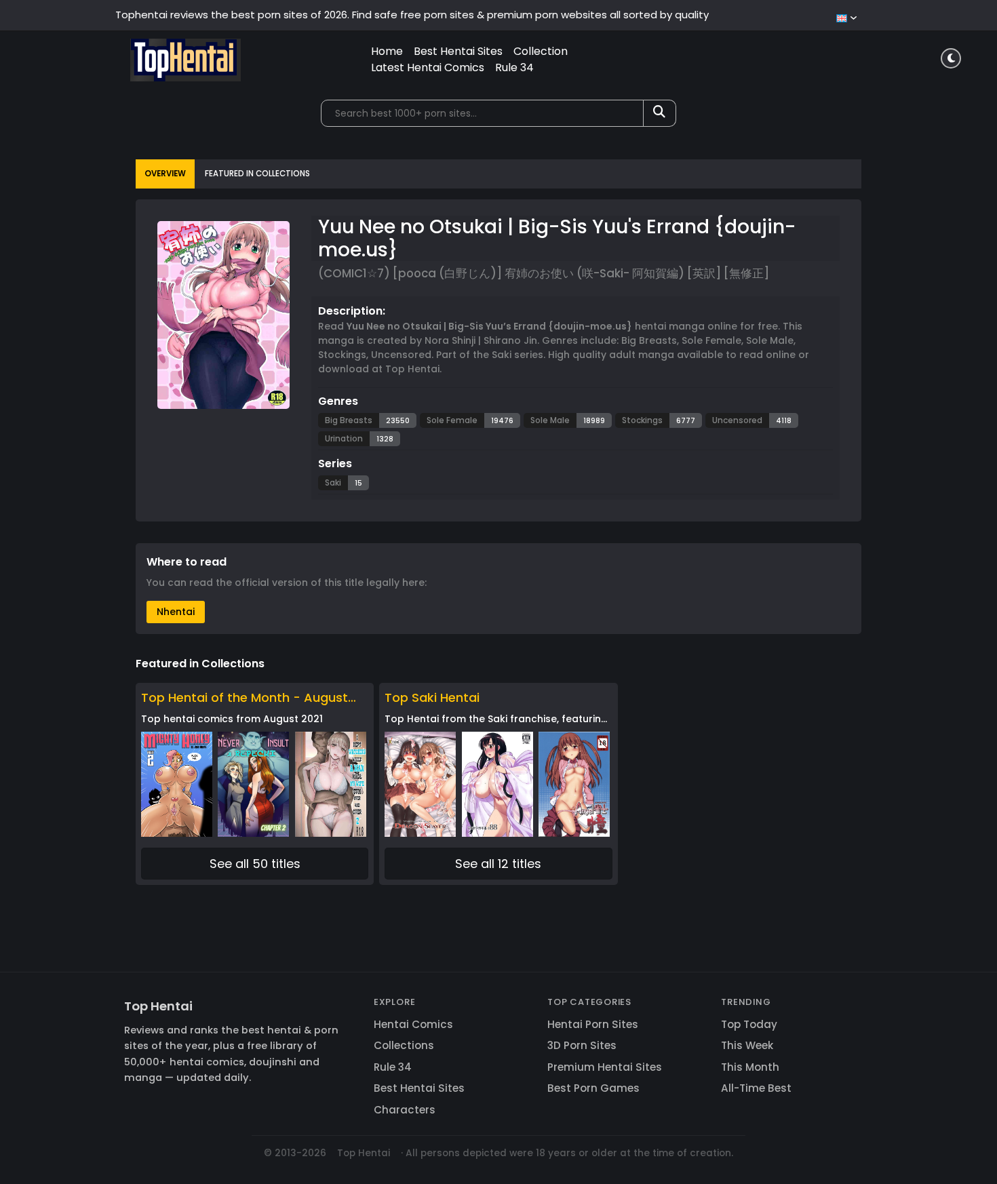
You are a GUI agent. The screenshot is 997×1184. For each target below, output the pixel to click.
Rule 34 (514, 67)
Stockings (642, 420)
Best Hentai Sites (458, 51)
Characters (404, 1110)
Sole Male (550, 420)
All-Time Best (756, 1088)
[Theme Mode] (951, 58)
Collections (404, 1045)
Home (387, 51)
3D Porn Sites (582, 1045)
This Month (750, 1067)
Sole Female (452, 420)
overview (165, 173)
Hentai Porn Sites (592, 1024)
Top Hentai (158, 1006)
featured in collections (257, 173)
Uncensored (737, 420)
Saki (333, 482)
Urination (344, 438)
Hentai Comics (413, 1024)
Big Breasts (348, 420)
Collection (540, 51)
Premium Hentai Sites (604, 1067)
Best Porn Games (593, 1088)
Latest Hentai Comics (427, 67)
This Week (747, 1045)
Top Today (749, 1024)
